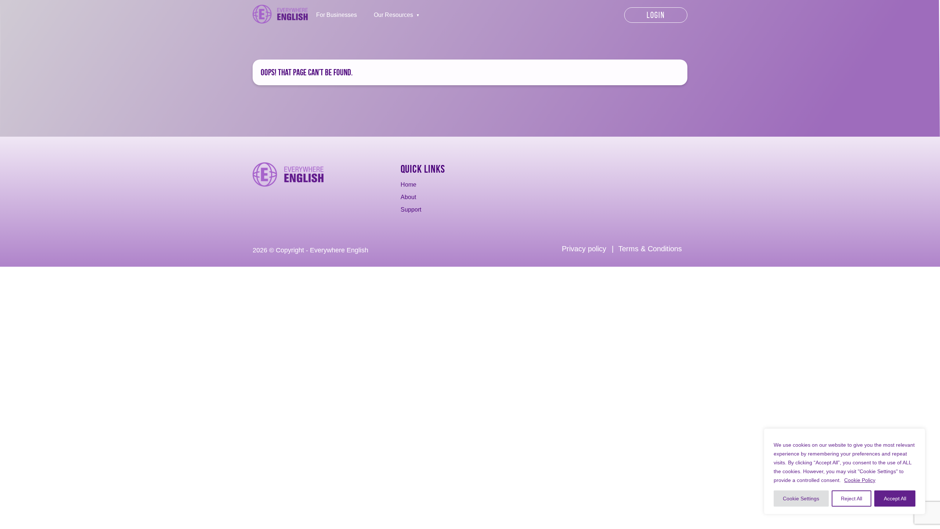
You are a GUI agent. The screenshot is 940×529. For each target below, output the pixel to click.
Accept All (895, 498)
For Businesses (336, 15)
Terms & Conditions (650, 249)
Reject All (851, 498)
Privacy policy (584, 249)
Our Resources (393, 15)
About (408, 197)
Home (408, 184)
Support (411, 209)
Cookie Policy (859, 480)
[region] (844, 471)
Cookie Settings (801, 498)
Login (656, 15)
